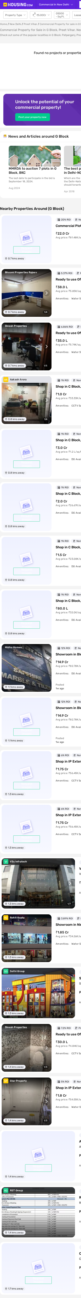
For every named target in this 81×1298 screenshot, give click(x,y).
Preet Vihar (30, 24)
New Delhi (15, 24)
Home (3, 24)
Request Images (26, 249)
